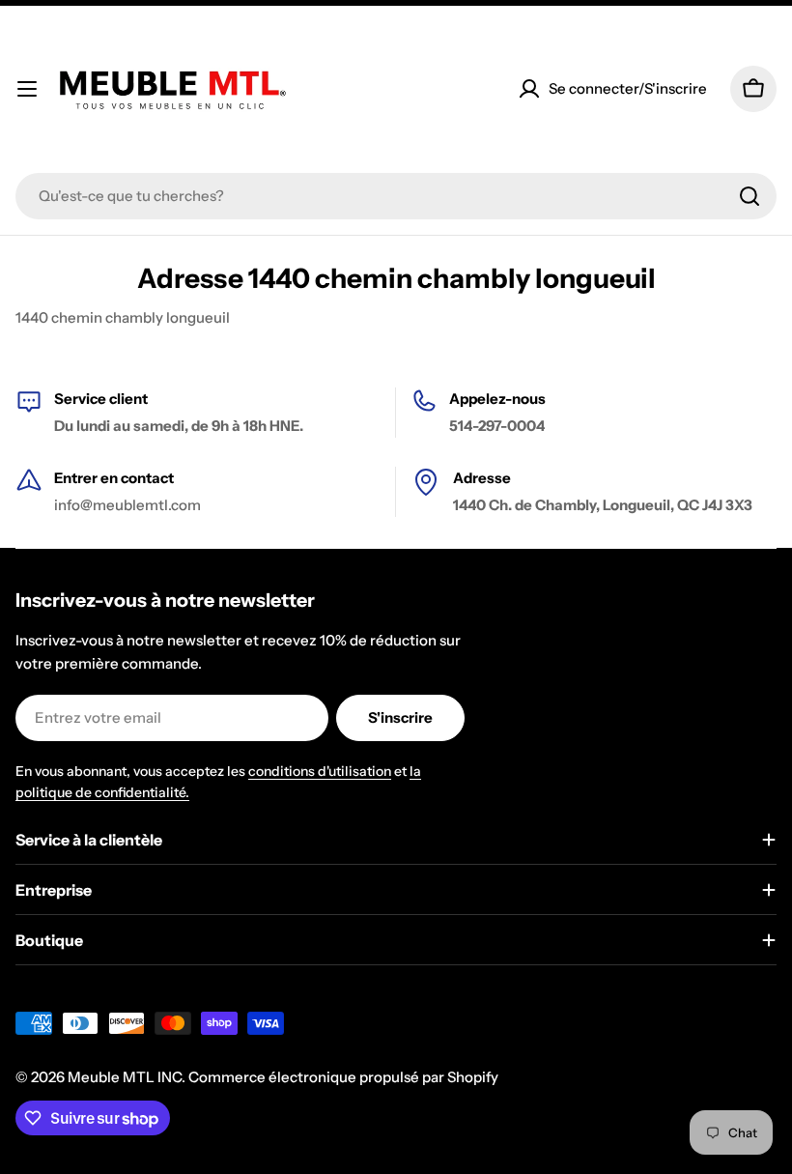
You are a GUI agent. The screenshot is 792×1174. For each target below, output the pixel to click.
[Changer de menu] (27, 88)
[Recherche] (749, 196)
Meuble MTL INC (125, 1077)
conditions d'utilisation (319, 771)
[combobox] (396, 196)
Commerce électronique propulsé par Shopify (343, 1077)
